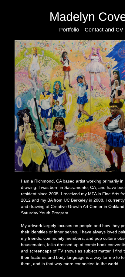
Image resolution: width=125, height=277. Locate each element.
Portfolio (69, 30)
